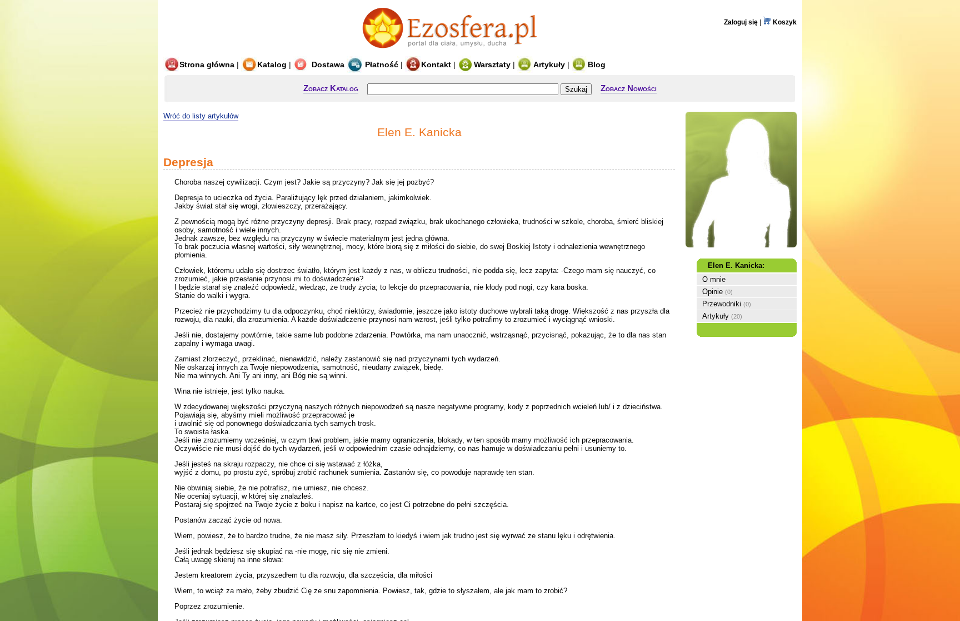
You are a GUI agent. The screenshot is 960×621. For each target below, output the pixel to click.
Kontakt (436, 64)
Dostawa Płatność (353, 64)
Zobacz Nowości (629, 88)
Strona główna (206, 64)
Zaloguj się (741, 22)
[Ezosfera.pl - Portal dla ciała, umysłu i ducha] (453, 51)
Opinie (712, 291)
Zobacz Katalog (330, 88)
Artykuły (549, 64)
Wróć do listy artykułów (200, 116)
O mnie (714, 279)
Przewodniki (721, 304)
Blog (597, 64)
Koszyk (784, 22)
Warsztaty (492, 64)
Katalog (272, 64)
